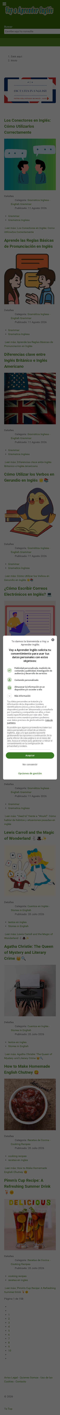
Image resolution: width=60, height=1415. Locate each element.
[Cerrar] (53, 639)
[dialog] (30, 708)
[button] (30, 696)
